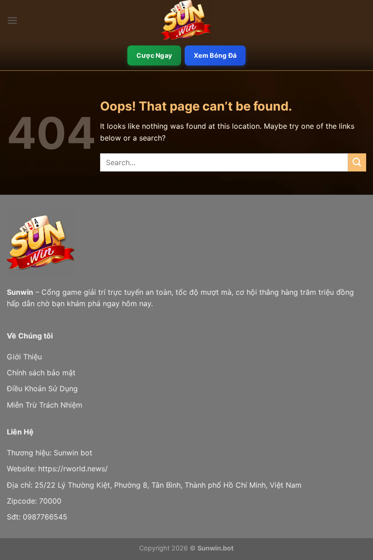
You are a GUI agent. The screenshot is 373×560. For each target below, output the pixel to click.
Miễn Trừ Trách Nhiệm (44, 404)
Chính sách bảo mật (41, 372)
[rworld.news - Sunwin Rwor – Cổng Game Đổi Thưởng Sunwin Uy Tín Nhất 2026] (186, 20)
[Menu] (12, 20)
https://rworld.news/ (73, 468)
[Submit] (357, 162)
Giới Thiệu (24, 356)
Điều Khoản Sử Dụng (42, 388)
